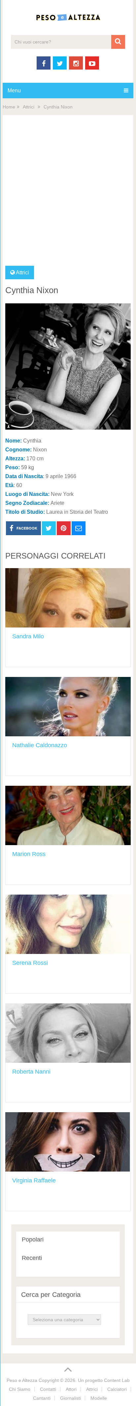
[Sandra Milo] (68, 597)
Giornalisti (70, 1398)
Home (9, 106)
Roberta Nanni (31, 1071)
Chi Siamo (19, 1389)
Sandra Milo (28, 636)
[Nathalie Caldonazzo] (68, 706)
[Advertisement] (68, 194)
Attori (71, 1389)
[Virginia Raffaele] (68, 1142)
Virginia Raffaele (34, 1180)
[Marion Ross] (68, 815)
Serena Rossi (30, 963)
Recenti (32, 1258)
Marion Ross (29, 854)
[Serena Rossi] (68, 924)
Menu (14, 90)
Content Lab (117, 1380)
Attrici (28, 106)
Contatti (48, 1389)
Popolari (33, 1239)
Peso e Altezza (22, 1380)
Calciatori (117, 1389)
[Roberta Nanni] (68, 1033)
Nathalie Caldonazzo (39, 745)
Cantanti (42, 1398)
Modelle (98, 1398)
